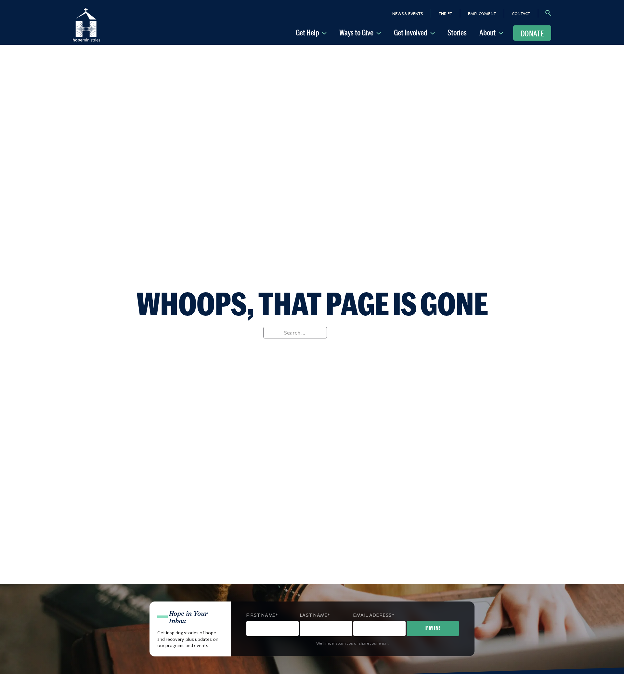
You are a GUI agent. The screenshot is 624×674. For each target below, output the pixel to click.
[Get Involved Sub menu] (434, 32)
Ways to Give (356, 32)
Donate (532, 33)
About (487, 32)
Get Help (307, 32)
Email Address (372, 615)
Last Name (314, 615)
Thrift (445, 13)
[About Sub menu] (502, 32)
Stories (457, 32)
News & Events (407, 13)
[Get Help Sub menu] (326, 32)
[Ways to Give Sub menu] (380, 32)
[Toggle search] (548, 13)
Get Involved (410, 32)
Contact (521, 13)
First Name (261, 615)
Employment (482, 13)
